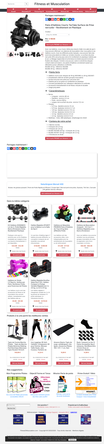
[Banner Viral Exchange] (86, 419)
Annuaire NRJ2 (64, 412)
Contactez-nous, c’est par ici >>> (49, 407)
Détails (20, 359)
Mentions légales (78, 430)
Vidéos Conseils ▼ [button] (90, 11)
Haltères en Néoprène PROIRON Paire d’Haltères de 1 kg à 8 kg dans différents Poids (63, 228)
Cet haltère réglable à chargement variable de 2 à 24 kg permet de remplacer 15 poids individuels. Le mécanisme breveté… (40, 294)
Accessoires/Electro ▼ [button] (52, 11)
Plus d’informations (62, 439)
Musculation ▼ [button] (26, 11)
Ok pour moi (72, 440)
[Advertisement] (52, 165)
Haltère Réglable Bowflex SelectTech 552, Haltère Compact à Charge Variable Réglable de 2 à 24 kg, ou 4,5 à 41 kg (40, 284)
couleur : (48, 32)
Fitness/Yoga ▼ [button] (39, 11)
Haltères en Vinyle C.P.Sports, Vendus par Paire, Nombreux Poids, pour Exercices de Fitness (17, 283)
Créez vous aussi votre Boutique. (79, 407)
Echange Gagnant (52, 412)
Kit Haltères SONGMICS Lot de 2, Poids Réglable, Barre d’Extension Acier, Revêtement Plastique (17, 228)
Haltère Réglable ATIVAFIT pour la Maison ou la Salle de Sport (40, 227)
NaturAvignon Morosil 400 (52, 184)
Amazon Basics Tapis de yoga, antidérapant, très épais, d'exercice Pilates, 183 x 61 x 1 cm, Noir (63, 345)
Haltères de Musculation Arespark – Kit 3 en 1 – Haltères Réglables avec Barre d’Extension (86, 228)
